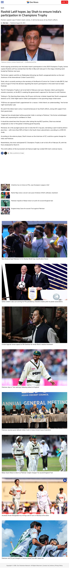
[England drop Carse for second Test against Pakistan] (5, 211)
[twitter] (5, 153)
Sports (2, 8)
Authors (52, 565)
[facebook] (2, 153)
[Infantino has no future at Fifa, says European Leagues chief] (5, 187)
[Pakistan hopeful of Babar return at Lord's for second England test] (5, 203)
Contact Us (46, 565)
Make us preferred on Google (17, 153)
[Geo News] (32, 2)
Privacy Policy (59, 565)
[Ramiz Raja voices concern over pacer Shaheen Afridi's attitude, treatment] (5, 195)
